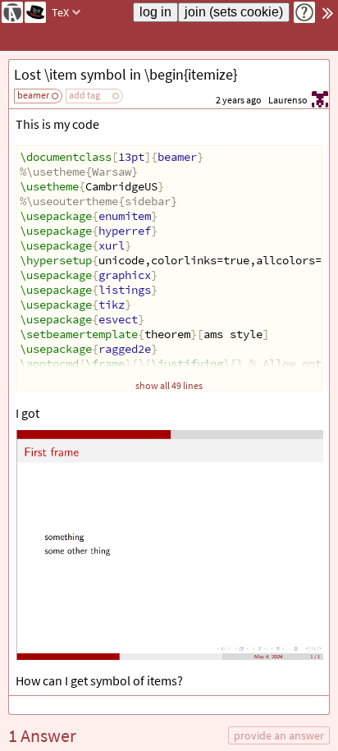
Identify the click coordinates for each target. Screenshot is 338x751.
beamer (33, 95)
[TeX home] (35, 12)
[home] (12, 12)
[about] (304, 12)
